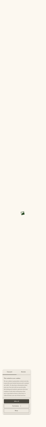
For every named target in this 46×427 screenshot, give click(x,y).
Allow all (16, 401)
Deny (16, 410)
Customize (15, 406)
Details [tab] (23, 371)
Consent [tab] (9, 371)
